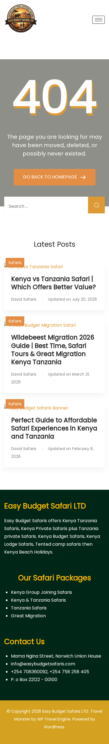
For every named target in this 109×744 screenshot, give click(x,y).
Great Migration (28, 616)
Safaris (15, 262)
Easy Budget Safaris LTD (65, 711)
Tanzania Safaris (29, 608)
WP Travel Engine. (54, 719)
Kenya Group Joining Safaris (41, 592)
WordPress (54, 727)
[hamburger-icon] (98, 20)
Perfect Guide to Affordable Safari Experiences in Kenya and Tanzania (54, 428)
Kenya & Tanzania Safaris (38, 600)
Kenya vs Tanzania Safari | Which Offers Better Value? (54, 282)
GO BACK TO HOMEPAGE (50, 177)
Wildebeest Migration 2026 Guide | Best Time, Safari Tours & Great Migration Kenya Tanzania (52, 349)
